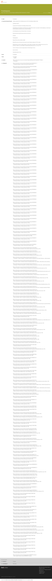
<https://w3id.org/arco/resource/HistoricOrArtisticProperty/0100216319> (31, 381)
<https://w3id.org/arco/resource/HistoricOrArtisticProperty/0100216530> (32, 387)
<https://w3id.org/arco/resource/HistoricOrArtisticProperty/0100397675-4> (29, 290)
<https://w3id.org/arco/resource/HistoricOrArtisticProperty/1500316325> (26, 335)
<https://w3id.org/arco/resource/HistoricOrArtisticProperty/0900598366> (25, 141)
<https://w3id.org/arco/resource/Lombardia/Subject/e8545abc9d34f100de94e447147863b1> (28, 60)
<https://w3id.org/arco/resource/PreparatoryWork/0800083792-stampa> (25, 555)
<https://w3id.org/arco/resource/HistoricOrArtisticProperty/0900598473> (25, 229)
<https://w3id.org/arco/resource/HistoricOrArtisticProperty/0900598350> (25, 103)
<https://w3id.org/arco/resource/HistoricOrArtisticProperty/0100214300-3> (29, 306)
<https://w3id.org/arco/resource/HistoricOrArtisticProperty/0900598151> (25, 77)
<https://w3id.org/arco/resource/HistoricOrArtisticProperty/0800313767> (25, 507)
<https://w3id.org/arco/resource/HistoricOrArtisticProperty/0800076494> (25, 407)
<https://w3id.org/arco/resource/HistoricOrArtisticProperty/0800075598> (25, 355)
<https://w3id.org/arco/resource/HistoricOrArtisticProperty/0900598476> (25, 235)
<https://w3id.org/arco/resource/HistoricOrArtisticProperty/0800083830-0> (25, 465)
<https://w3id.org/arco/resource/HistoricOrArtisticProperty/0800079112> (25, 400)
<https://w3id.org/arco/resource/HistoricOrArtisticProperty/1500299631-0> (28, 322)
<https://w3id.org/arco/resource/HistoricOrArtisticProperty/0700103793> (26, 432)
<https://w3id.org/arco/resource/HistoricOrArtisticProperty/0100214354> (28, 529)
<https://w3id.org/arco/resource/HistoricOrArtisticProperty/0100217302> (29, 348)
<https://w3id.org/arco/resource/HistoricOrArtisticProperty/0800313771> (25, 510)
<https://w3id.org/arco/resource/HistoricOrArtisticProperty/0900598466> (25, 206)
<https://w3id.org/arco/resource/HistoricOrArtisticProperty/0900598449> (25, 151)
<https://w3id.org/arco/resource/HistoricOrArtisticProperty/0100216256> (28, 332)
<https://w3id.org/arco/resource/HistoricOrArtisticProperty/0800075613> (25, 358)
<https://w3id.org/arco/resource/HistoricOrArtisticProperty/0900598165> (25, 80)
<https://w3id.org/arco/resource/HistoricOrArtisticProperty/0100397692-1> (26, 293)
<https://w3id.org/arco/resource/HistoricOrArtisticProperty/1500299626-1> (28, 491)
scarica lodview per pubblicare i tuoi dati (8, 576)
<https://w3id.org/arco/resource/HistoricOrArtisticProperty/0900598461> (25, 190)
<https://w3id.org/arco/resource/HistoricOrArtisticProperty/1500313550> (25, 345)
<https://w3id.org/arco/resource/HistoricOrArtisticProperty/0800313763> (25, 449)
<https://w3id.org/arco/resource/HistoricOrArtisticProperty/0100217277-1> (30, 277)
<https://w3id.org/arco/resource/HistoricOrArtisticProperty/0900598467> (25, 209)
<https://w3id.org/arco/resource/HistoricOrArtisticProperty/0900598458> (25, 180)
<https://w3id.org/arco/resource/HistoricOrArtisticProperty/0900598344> (25, 83)
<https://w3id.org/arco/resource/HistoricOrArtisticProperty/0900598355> (25, 119)
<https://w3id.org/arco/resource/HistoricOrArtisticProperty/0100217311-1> (29, 471)
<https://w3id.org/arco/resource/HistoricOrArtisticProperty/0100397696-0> (27, 445)
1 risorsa (14, 561)
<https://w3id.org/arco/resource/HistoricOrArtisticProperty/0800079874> (25, 368)
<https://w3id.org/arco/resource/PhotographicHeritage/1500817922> (24, 552)
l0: (2, 54)
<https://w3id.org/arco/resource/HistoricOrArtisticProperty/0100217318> (27, 313)
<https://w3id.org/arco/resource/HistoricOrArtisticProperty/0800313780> (25, 520)
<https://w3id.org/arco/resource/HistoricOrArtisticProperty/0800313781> (25, 523)
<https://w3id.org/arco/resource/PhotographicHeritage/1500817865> (24, 494)
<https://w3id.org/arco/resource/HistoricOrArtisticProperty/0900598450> (25, 154)
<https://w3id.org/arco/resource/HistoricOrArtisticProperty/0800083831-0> (25, 468)
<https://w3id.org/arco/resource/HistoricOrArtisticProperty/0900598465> (25, 203)
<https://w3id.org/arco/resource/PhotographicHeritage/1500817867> (24, 542)
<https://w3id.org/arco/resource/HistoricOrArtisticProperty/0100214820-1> (26, 248)
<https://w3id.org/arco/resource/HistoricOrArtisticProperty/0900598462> (25, 193)
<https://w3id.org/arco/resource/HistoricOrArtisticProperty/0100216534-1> (30, 267)
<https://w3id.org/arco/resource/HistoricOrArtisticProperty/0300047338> (27, 413)
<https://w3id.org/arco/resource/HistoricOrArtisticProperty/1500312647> (25, 419)
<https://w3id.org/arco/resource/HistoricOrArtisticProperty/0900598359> (25, 132)
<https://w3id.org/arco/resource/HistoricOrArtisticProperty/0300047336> (25, 410)
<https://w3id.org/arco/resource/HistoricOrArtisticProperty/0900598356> (25, 122)
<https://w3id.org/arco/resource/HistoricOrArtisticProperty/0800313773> (25, 513)
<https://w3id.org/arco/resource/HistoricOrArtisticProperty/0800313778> (25, 516)
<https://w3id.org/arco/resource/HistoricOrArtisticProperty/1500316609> (26, 339)
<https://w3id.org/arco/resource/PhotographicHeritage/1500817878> (24, 549)
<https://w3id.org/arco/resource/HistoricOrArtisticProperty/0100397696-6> (27, 481)
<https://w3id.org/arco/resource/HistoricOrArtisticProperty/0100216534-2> (32, 271)
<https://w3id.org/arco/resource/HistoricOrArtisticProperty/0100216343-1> (32, 261)
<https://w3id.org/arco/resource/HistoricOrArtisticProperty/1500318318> (25, 423)
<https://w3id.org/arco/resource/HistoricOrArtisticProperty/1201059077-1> (32, 303)
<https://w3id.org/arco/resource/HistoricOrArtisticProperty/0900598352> (25, 109)
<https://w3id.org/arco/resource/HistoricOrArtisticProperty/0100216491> (32, 384)
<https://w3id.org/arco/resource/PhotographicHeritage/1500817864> (24, 539)
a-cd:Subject (15, 57)
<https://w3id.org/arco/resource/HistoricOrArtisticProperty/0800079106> (25, 397)
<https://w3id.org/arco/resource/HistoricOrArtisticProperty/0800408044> (25, 458)
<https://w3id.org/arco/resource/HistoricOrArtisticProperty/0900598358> (25, 128)
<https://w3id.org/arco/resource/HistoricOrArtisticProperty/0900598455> (25, 170)
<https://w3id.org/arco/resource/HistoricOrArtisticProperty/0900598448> (25, 148)
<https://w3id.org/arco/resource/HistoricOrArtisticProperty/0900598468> (25, 212)
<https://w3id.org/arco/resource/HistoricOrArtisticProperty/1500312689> (25, 371)
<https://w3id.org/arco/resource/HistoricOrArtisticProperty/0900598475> (25, 232)
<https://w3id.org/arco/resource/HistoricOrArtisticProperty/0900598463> (25, 196)
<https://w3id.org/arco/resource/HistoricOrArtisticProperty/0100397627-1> (32, 287)
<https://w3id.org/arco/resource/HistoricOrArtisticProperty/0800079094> (25, 374)
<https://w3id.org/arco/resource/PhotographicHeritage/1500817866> (24, 497)
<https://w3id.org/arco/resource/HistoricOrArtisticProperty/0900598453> (25, 164)
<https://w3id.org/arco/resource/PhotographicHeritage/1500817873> (24, 500)
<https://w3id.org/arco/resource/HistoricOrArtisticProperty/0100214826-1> (27, 255)
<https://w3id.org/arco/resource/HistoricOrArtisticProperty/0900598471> (25, 222)
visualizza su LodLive (42, 568)
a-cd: (4, 63)
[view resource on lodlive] (50, 6)
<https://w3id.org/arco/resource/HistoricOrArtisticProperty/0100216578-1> (30, 274)
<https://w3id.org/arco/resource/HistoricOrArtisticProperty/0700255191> (25, 436)
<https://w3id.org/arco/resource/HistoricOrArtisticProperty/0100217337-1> (25, 478)
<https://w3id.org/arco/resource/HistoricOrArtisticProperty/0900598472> (25, 225)
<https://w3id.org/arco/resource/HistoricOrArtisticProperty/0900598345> (25, 86)
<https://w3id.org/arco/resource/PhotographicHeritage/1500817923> (24, 504)
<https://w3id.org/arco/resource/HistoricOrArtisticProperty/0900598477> (25, 238)
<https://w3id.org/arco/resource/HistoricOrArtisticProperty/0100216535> (32, 390)
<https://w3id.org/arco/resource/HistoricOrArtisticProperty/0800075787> (25, 361)
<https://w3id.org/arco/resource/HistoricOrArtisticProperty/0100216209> (29, 329)
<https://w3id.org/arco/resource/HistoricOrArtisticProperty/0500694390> (28, 526)
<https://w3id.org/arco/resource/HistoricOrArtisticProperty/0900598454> (25, 167)
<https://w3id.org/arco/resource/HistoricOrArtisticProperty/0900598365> (25, 138)
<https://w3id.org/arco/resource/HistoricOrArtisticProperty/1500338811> (25, 245)
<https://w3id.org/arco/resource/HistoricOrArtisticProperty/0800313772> (25, 455)
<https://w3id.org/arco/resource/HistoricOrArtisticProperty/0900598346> (25, 90)
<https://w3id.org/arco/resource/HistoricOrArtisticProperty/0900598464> (25, 200)
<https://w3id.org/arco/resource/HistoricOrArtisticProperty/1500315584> (25, 426)
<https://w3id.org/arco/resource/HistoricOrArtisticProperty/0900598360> (25, 403)
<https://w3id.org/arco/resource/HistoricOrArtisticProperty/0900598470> (25, 219)
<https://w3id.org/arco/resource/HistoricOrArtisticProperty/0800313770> (25, 452)
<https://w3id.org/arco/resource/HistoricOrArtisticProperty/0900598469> (25, 216)
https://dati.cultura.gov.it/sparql (45, 567)
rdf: (2, 56)
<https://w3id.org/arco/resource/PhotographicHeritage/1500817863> (24, 536)
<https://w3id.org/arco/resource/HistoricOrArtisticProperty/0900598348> (25, 96)
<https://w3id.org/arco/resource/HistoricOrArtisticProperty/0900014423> (25, 462)
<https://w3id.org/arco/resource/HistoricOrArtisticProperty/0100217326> (26, 342)
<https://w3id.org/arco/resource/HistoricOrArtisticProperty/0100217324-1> (28, 280)
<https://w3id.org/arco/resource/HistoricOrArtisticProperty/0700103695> (25, 429)
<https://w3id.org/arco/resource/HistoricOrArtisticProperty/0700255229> (27, 439)
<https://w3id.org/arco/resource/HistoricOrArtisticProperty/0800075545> (25, 352)
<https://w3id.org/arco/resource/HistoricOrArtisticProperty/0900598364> (25, 442)
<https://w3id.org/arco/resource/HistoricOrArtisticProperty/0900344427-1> (25, 64)
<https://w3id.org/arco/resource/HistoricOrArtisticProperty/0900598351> (25, 106)
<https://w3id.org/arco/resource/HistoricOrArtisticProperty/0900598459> (25, 183)
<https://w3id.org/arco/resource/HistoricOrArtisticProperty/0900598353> (25, 112)
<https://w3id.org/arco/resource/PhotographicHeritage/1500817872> (24, 546)
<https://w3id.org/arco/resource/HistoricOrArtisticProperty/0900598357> (25, 125)
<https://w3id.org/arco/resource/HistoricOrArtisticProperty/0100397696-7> (27, 297)
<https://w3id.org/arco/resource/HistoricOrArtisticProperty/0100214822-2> (26, 251)
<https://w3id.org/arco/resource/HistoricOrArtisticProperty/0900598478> (25, 242)
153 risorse (14, 563)
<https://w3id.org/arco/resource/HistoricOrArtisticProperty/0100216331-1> (32, 258)
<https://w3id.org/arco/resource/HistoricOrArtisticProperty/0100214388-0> (27, 533)
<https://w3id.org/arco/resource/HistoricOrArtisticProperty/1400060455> (25, 394)
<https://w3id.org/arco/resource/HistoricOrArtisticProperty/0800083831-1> (25, 487)
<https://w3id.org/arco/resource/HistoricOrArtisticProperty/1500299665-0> (25, 326)
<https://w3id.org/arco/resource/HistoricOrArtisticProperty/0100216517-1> (32, 264)
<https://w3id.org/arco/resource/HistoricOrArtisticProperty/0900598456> (25, 174)
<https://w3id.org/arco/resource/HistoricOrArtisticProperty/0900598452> (25, 161)
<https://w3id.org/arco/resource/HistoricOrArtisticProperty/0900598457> (25, 177)
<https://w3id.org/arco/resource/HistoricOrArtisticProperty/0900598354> (25, 115)
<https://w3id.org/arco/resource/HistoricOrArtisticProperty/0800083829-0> (25, 70)
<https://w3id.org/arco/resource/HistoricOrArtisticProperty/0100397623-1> (31, 284)
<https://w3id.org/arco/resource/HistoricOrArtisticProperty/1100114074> (25, 316)
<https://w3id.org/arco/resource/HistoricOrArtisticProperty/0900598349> (25, 99)
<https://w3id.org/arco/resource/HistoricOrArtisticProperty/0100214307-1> (29, 310)
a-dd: (6, 21)
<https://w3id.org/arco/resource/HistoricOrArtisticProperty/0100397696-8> (27, 300)
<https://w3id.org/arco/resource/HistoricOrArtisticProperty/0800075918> (25, 364)
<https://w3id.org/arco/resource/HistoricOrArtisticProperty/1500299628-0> (32, 319)
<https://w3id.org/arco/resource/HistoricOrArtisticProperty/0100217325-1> (25, 474)
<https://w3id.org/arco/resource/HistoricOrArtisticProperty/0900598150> (25, 73)
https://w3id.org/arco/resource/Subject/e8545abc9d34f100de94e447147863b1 (15, 12)
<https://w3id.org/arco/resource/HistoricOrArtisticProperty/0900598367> (25, 145)
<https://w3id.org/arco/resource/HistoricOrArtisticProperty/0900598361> (25, 135)
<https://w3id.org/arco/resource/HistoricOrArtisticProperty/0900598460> (25, 187)
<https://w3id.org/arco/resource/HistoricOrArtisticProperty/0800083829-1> (25, 484)
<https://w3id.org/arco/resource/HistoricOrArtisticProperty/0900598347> (25, 93)
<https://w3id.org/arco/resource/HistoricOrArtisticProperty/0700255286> (27, 416)
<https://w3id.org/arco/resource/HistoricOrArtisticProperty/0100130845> (25, 67)
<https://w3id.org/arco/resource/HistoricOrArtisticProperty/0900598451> (25, 158)
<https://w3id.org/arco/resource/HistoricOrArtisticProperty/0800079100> (25, 377)
